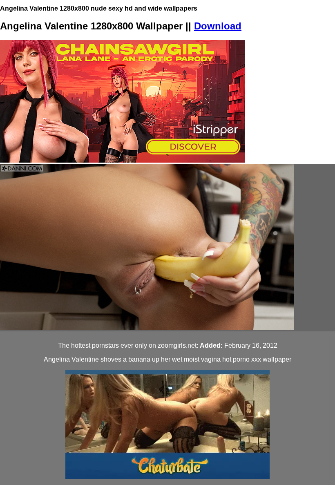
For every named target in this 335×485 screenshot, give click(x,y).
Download (217, 25)
